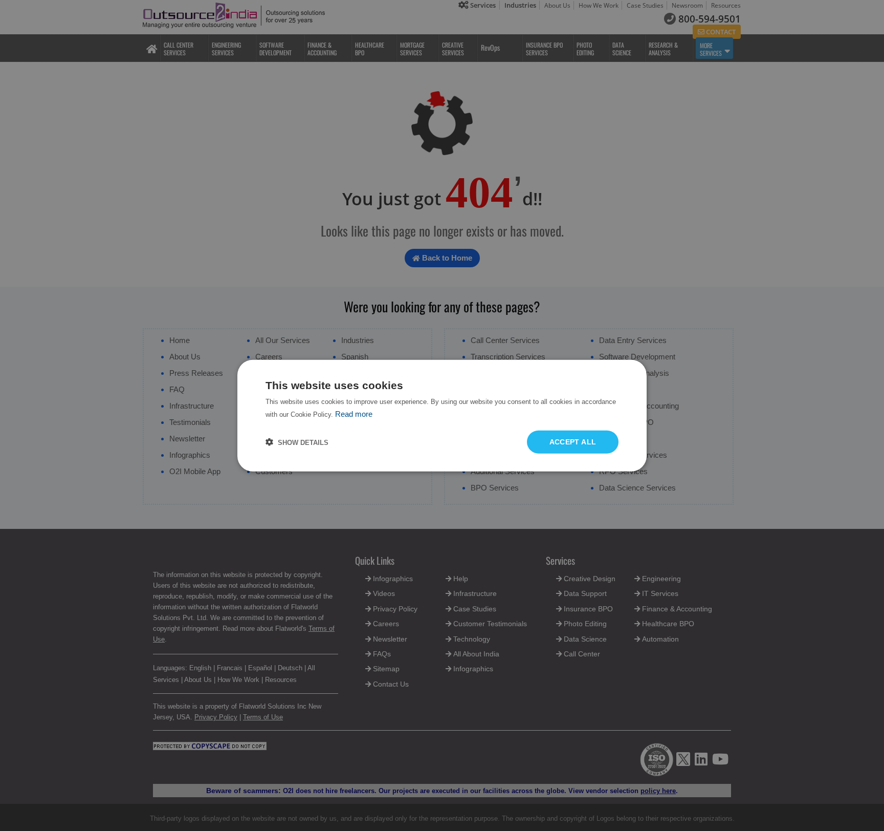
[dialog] (442, 415)
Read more (353, 413)
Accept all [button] (572, 442)
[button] (297, 442)
